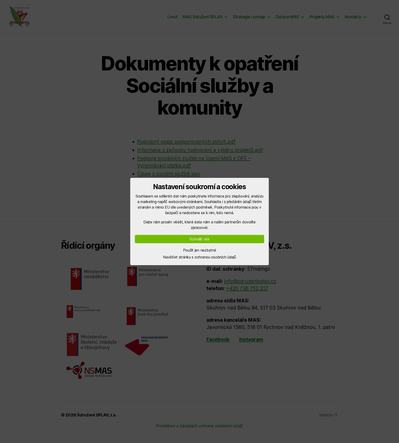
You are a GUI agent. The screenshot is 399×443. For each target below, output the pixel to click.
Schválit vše (199, 239)
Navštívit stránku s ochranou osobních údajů (199, 257)
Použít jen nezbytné (199, 250)
